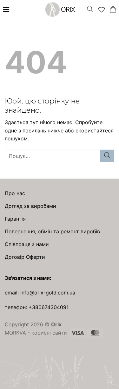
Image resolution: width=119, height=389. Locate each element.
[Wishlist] (101, 10)
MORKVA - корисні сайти (36, 332)
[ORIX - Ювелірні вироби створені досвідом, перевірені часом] (59, 9)
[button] (6, 9)
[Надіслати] (107, 156)
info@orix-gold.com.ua (47, 292)
